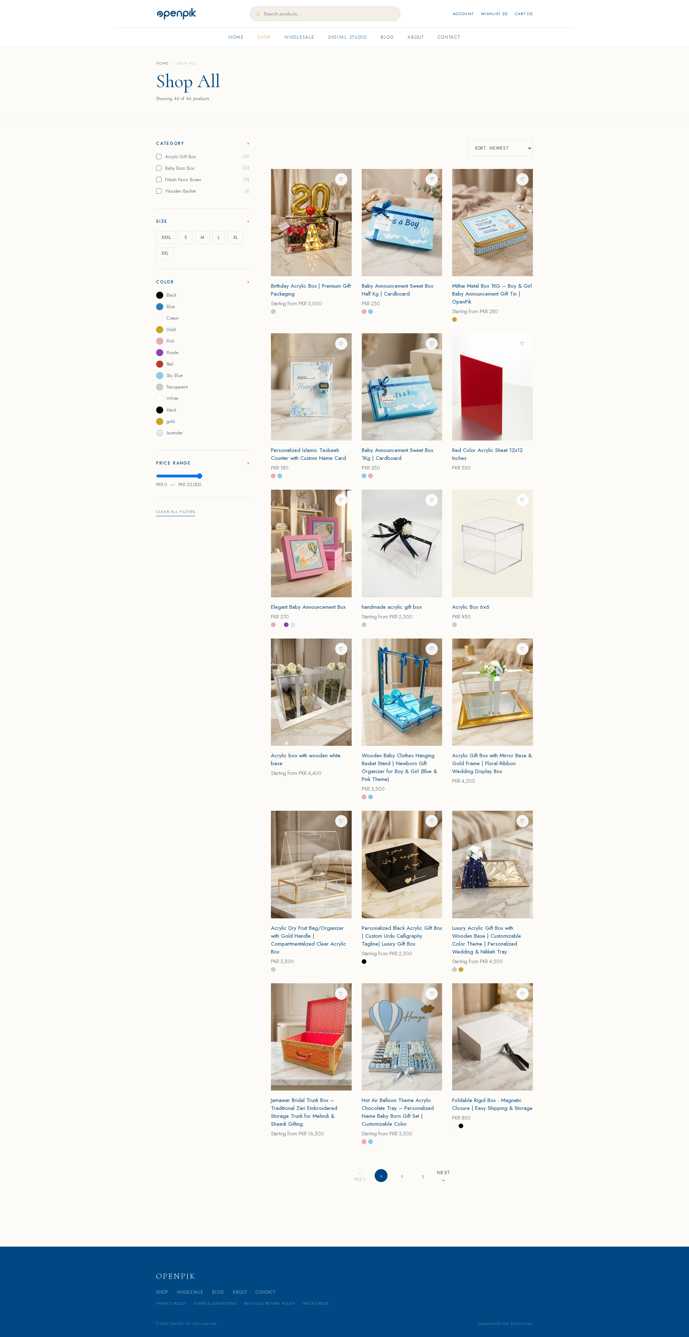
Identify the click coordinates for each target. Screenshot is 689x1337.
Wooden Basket (207, 191)
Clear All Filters (175, 511)
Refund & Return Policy (269, 1303)
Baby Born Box (207, 168)
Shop (264, 37)
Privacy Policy (171, 1303)
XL (235, 237)
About (416, 37)
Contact (449, 37)
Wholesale (299, 37)
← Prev (360, 1175)
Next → (443, 1175)
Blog (387, 37)
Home (236, 37)
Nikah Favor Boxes (207, 179)
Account (463, 14)
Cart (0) (524, 14)
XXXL (166, 237)
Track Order (315, 1303)
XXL (164, 253)
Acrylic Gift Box (207, 156)
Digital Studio (347, 37)
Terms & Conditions (215, 1303)
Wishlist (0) (494, 14)
